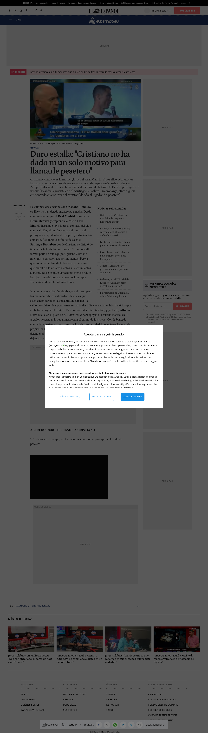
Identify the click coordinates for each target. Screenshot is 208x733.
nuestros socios (96, 341)
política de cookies (130, 361)
